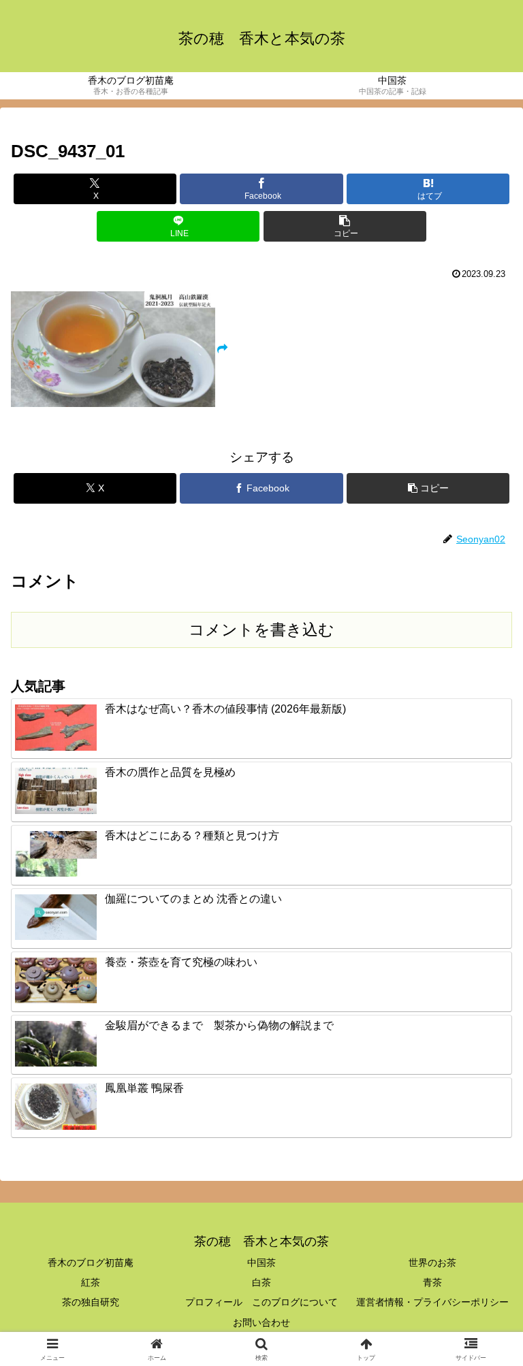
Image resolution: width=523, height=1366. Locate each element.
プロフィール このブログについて (261, 1302)
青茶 (432, 1282)
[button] (345, 226)
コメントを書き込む (261, 629)
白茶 (261, 1282)
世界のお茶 (432, 1262)
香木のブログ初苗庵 (90, 1262)
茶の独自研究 (90, 1302)
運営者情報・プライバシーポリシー (432, 1302)
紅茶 (90, 1282)
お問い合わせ (261, 1322)
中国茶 (261, 1262)
